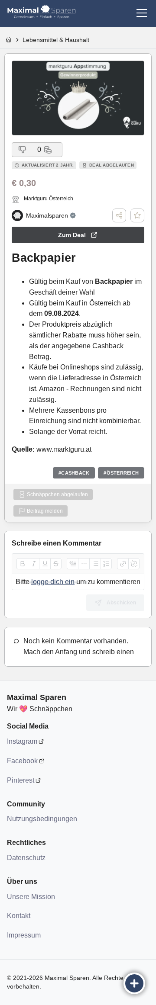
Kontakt (18, 915)
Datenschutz (26, 857)
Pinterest (20, 780)
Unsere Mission (31, 896)
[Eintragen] (134, 983)
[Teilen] (119, 215)
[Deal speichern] (137, 215)
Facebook (22, 760)
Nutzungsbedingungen (41, 818)
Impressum (24, 935)
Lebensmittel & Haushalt (56, 40)
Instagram (22, 741)
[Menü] (141, 13)
